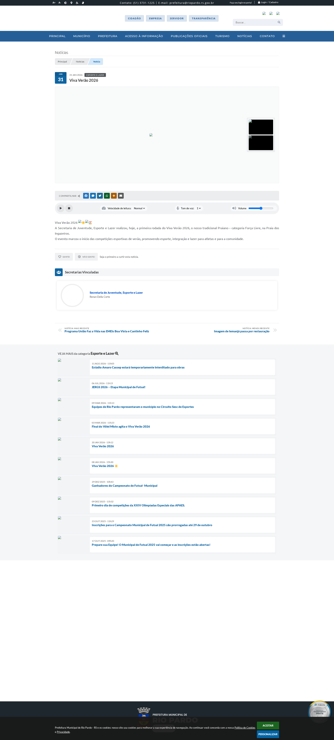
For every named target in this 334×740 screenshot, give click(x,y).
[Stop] (69, 208)
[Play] (61, 208)
